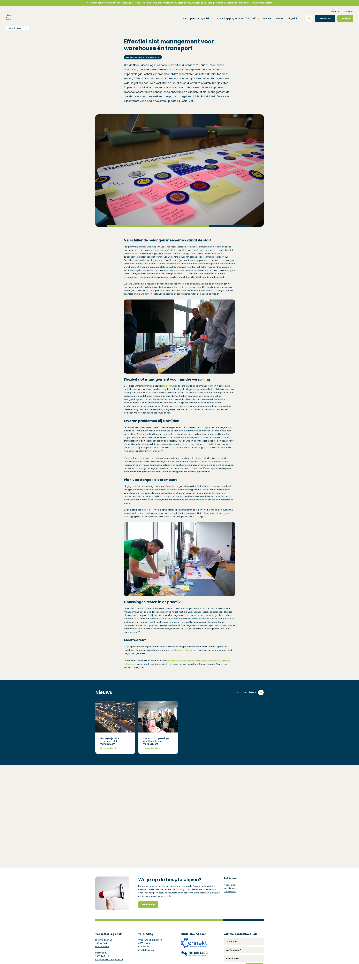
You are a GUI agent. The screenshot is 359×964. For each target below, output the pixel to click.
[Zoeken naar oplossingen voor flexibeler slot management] (158, 727)
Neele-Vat (166, 385)
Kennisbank (230, 888)
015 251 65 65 (102, 946)
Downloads (335, 11)
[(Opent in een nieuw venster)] (194, 943)
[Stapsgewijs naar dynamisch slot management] (115, 727)
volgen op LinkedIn (182, 650)
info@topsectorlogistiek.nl (109, 959)
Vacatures (348, 11)
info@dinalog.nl (146, 949)
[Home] (9, 15)
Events (279, 18)
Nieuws (267, 18)
